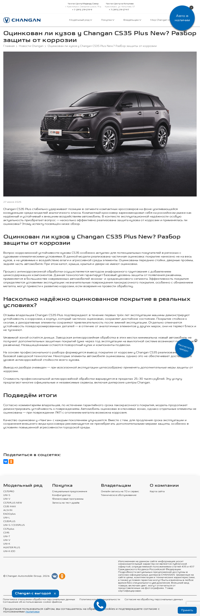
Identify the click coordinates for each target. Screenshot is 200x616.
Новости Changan (31, 46)
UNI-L (6, 518)
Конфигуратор (61, 495)
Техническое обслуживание (118, 495)
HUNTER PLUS (11, 547)
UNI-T (6, 536)
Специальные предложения (69, 491)
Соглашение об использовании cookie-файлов (32, 602)
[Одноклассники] (11, 461)
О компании (164, 485)
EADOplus (9, 514)
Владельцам (131, 20)
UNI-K (6, 544)
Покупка (106, 20)
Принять (187, 610)
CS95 (6, 533)
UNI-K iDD (9, 551)
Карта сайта (157, 491)
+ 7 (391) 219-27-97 (119, 10)
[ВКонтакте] (5, 461)
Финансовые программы (67, 499)
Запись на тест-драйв (65, 503)
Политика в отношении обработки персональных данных (39, 599)
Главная (9, 46)
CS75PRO (8, 491)
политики (33, 611)
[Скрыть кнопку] (195, 340)
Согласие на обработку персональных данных (154, 599)
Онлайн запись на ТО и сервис (120, 491)
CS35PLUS (9, 521)
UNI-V (6, 499)
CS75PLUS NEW (12, 503)
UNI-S (6, 495)
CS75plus (8, 529)
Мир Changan (159, 20)
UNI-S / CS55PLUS (14, 525)
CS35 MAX (9, 506)
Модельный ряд (79, 20)
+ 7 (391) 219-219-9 (82, 10)
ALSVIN (7, 510)
